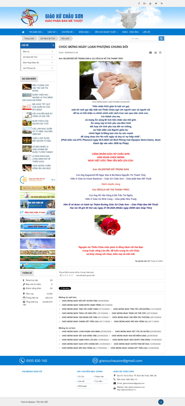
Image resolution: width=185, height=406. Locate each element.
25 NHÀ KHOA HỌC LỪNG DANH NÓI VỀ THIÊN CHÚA (41, 159)
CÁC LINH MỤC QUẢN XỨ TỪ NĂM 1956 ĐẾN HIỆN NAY (42, 131)
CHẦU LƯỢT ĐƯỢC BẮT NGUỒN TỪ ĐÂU (41, 139)
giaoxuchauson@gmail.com (120, 360)
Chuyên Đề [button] (67, 32)
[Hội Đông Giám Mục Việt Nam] (37, 194)
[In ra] (155, 52)
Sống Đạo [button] (84, 32)
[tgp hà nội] (37, 179)
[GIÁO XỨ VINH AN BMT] (37, 226)
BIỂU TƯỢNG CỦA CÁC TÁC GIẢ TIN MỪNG (40, 88)
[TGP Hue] (37, 203)
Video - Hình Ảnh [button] (130, 32)
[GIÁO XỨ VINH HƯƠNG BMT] (37, 219)
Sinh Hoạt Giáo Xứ (31, 62)
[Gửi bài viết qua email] (150, 52)
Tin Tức (81, 376)
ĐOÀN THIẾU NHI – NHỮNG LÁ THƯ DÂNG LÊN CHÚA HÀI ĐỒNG (37, 97)
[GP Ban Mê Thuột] (37, 187)
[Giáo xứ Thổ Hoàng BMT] (37, 233)
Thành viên (99, 376)
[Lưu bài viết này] (160, 52)
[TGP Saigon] (37, 212)
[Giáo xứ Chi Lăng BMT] (37, 252)
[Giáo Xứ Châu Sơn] (31, 17)
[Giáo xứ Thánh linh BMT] (37, 243)
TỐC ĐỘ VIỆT (42, 402)
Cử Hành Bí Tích (30, 57)
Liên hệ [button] (146, 32)
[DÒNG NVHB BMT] (37, 265)
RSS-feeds (82, 386)
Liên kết (81, 381)
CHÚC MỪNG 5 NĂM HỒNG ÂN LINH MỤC (41, 167)
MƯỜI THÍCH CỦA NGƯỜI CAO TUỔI (40, 122)
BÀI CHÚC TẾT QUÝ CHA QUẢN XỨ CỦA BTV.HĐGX (41, 107)
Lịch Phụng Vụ (29, 68)
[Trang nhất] (23, 32)
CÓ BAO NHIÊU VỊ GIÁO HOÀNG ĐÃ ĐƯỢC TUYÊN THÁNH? (42, 149)
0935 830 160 (36, 360)
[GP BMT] (37, 258)
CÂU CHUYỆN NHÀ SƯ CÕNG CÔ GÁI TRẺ (42, 115)
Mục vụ (26, 51)
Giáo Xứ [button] (52, 32)
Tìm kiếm (99, 381)
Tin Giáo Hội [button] (35, 32)
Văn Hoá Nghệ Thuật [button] (105, 32)
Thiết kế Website (28, 402)
